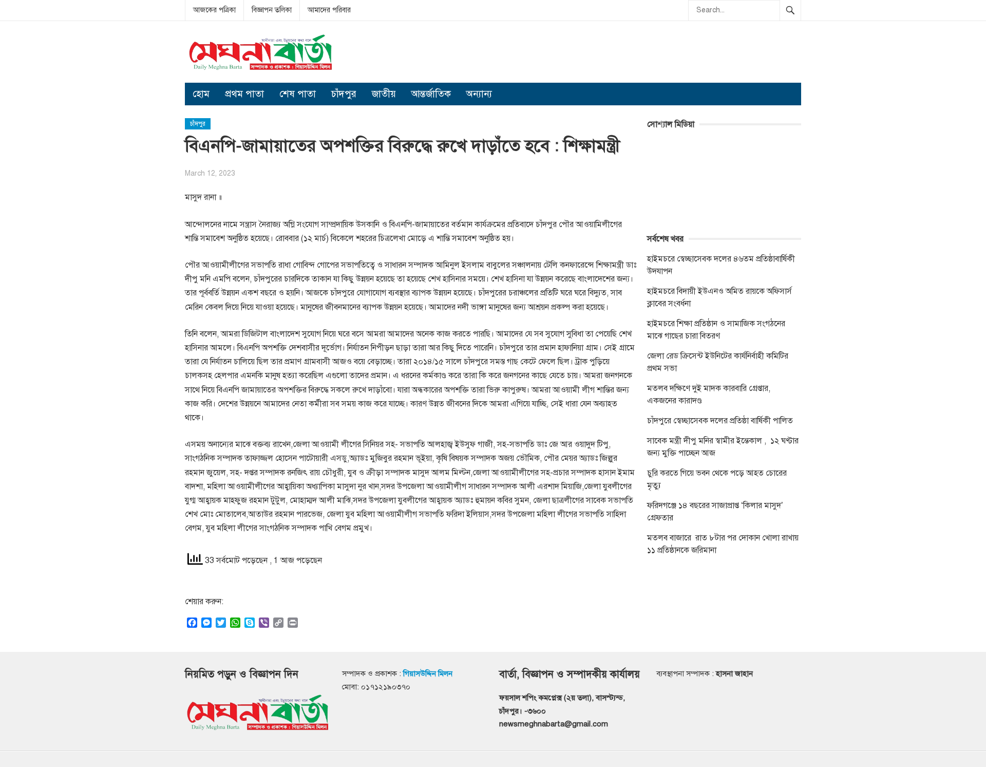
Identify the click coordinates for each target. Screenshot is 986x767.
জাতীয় (384, 94)
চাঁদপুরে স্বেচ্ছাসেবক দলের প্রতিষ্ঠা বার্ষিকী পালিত (720, 421)
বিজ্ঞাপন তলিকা (272, 10)
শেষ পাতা (297, 94)
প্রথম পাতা (244, 94)
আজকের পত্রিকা (214, 10)
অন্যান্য (479, 94)
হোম (201, 94)
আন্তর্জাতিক (431, 94)
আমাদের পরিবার (329, 10)
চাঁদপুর (343, 94)
